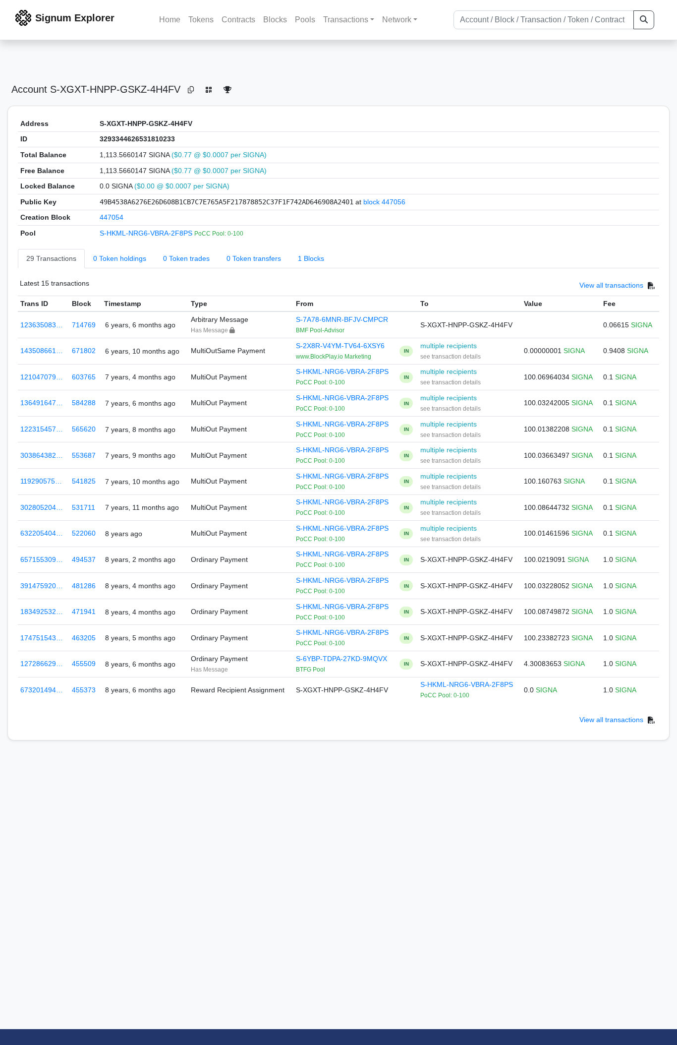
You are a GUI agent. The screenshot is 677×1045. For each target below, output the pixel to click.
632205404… (41, 533)
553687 (84, 455)
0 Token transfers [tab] (253, 258)
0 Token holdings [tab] (119, 258)
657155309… (41, 559)
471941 (84, 611)
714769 (84, 325)
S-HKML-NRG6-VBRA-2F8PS (147, 233)
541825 (84, 481)
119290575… (41, 481)
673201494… (41, 690)
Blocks (275, 19)
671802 (84, 351)
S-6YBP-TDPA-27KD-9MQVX (341, 659)
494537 (84, 559)
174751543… (41, 638)
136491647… (41, 403)
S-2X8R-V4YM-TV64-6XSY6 (340, 346)
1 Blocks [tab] (311, 258)
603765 (84, 377)
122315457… (41, 429)
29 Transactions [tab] (51, 258)
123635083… (41, 325)
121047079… (41, 377)
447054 (111, 217)
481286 (84, 586)
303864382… (41, 455)
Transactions (345, 19)
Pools (305, 19)
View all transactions (611, 285)
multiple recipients (448, 346)
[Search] (643, 19)
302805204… (41, 507)
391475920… (41, 586)
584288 (84, 403)
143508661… (41, 351)
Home (169, 19)
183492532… (41, 611)
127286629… (41, 664)
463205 (84, 638)
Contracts (238, 19)
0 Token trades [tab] (186, 258)
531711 (83, 507)
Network (396, 19)
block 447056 (384, 202)
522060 (84, 533)
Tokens (201, 19)
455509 (84, 664)
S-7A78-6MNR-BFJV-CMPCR (342, 319)
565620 (84, 429)
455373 (84, 690)
